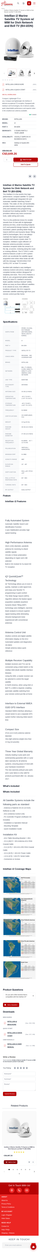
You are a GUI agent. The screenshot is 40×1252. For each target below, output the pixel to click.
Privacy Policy (6, 1204)
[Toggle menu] (34, 3)
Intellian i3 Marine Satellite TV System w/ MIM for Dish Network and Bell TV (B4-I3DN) (19, 1148)
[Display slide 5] (25, 1169)
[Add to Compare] (34, 176)
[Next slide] (34, 1172)
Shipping (4, 1233)
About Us (4, 1200)
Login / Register (6, 1215)
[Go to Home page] (7, 3)
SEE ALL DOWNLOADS (9, 94)
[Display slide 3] (17, 1169)
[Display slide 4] (21, 1169)
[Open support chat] (33, 1247)
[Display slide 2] (13, 1169)
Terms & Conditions (7, 1207)
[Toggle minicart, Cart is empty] (29, 3)
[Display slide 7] (19, 1174)
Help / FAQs (5, 1229)
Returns (11, 1233)
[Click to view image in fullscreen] (19, 49)
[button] (7, 80)
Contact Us (5, 1226)
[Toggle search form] (18, 3)
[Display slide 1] (9, 1169)
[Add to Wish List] (30, 176)
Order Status (5, 1218)
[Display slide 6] (30, 1169)
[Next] (34, 73)
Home (3, 8)
